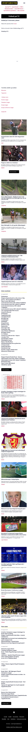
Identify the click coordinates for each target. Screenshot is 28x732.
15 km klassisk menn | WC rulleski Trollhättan (13, 304)
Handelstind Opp (5, 348)
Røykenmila (4, 326)
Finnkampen (4, 296)
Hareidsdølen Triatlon (7, 338)
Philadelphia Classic (6, 340)
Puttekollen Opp (5, 329)
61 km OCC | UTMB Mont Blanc (9, 658)
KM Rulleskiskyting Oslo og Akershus (11, 343)
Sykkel (2, 167)
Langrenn (3, 205)
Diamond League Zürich (7, 648)
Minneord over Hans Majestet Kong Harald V (13, 643)
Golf (2, 143)
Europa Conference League (7, 107)
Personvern (21, 716)
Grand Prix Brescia (6, 312)
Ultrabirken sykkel (6, 364)
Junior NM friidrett (18, 8)
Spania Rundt (15, 6)
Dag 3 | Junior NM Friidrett (8, 301)
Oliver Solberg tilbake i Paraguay (10, 656)
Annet (2, 459)
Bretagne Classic (5, 332)
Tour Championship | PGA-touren (10, 310)
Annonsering (15, 716)
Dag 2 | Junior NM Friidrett (8, 363)
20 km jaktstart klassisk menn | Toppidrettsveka (14, 695)
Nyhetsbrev (13, 719)
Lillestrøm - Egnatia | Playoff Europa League (13, 655)
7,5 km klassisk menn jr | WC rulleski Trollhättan (13, 309)
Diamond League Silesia (7, 694)
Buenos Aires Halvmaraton (8, 692)
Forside (5, 716)
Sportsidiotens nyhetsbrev (10, 10)
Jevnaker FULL (5, 337)
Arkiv (8, 719)
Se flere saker (5, 703)
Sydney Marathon (6, 346)
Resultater (4, 719)
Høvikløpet (4, 321)
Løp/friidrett (4, 286)
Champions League (5, 102)
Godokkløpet (4, 320)
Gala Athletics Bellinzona (8, 331)
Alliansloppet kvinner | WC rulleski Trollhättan (13, 360)
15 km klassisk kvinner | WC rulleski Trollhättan (13, 302)
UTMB (21, 6)
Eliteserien (3, 90)
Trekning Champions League (9, 650)
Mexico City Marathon (7, 341)
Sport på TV (8, 6)
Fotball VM (3, 111)
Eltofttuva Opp (5, 324)
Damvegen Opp (5, 327)
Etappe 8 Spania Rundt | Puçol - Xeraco (11, 357)
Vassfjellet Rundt (5, 316)
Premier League (4, 99)
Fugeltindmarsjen (6, 315)
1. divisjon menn (4, 97)
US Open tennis (5, 345)
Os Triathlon (4, 334)
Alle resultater (21, 10)
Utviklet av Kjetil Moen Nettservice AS (14, 727)
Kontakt (9, 716)
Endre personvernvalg (21, 719)
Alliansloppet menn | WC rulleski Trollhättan (13, 358)
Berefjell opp (4, 318)
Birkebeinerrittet (9, 8)
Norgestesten (5, 323)
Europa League (4, 105)
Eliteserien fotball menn (7, 351)
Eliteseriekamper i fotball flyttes (10, 641)
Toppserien (3, 93)
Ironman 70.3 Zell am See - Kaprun (10, 335)
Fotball (15, 23)
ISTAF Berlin (4, 313)
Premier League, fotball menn (9, 349)
